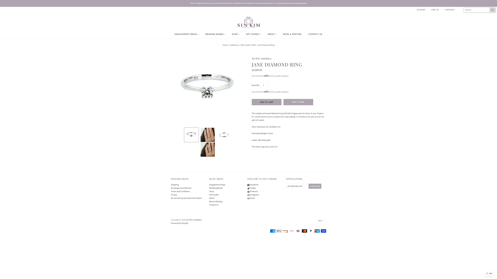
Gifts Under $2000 (248, 45)
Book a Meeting (292, 34)
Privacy (174, 194)
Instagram (254, 194)
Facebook (254, 184)
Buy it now (298, 102)
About (271, 34)
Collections (234, 45)
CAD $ (320, 221)
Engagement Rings (186, 34)
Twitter (253, 188)
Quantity (255, 85)
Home (225, 45)
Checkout (450, 9)
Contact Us (315, 34)
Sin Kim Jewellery (261, 58)
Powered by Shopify (179, 223)
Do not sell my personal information (186, 198)
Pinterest (254, 191)
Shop (235, 34)
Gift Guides (252, 34)
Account (421, 9)
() (435, 9)
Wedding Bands (214, 34)
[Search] (492, 9)
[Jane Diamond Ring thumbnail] (191, 134)
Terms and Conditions (180, 191)
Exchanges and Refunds (181, 188)
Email (252, 198)
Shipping (175, 184)
